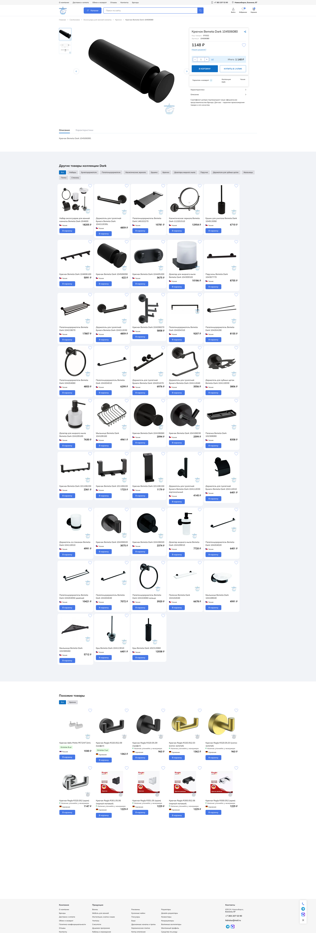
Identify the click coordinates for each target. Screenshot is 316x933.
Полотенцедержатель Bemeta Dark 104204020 (220, 543)
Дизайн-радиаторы (169, 913)
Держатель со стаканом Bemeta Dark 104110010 (74, 543)
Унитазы (95, 921)
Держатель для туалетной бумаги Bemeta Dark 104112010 (221, 487)
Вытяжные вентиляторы (171, 924)
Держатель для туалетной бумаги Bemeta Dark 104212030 (111, 328)
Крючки (118, 20)
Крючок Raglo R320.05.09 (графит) (144, 744)
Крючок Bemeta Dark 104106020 (148, 542)
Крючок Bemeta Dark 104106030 (185, 433)
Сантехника (75, 20)
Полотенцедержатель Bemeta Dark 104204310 (183, 328)
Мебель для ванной (100, 913)
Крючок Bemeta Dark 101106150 (148, 486)
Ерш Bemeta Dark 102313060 (146, 648)
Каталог (95, 10)
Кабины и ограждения (101, 932)
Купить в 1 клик (233, 68)
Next (186, 71)
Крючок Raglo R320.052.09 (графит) (109, 744)
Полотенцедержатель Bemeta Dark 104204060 (73, 381)
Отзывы (113, 2)
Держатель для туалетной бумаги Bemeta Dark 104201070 (148, 381)
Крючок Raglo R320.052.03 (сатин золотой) (182, 744)
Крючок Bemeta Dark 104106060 (148, 433)
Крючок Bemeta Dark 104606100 (75, 274)
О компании (64, 2)
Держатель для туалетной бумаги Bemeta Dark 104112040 (184, 381)
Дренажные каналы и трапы (143, 924)
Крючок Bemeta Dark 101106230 (75, 486)
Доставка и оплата (81, 2)
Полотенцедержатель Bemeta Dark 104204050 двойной (73, 596)
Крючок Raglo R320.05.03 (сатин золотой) (221, 744)
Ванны (95, 909)
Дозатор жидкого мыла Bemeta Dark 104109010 (184, 543)
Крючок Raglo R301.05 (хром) (146, 800)
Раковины (135, 909)
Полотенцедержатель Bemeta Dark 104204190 (220, 328)
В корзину (205, 68)
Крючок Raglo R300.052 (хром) (220, 800)
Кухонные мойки (138, 913)
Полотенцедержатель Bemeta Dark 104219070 (73, 328)
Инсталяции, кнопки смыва (103, 917)
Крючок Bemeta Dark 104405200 (148, 274)
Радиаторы (166, 909)
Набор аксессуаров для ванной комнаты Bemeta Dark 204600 (74, 219)
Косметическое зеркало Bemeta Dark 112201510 (184, 219)
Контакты (124, 2)
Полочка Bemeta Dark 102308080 (216, 434)
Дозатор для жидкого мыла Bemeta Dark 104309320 (182, 275)
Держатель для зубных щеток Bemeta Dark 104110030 (220, 381)
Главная (62, 20)
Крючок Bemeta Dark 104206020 (112, 542)
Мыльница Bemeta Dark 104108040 (217, 596)
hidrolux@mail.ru (233, 920)
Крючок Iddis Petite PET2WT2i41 (75, 743)
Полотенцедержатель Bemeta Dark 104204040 (110, 596)
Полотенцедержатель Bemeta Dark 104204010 (110, 381)
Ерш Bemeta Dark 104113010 (110, 648)
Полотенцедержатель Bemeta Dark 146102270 (146, 219)
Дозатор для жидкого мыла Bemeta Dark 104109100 (72, 434)
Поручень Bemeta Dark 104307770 (217, 275)
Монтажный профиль (170, 928)
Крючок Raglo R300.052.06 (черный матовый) (182, 802)
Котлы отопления (138, 932)
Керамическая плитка (140, 928)
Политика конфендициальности (72, 924)
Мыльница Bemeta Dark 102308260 (70, 649)
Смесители (96, 924)
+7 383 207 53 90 (233, 916)
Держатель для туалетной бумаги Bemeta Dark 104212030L (108, 221)
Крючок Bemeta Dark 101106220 (112, 486)
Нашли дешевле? (199, 49)
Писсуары (135, 917)
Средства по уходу (169, 932)
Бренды (135, 2)
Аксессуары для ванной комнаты (97, 20)
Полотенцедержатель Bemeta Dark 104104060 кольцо (146, 596)
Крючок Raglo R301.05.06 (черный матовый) (108, 802)
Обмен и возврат (99, 2)
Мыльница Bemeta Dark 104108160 (107, 434)
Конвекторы (166, 917)
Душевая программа (101, 928)
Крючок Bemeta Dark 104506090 (112, 274)
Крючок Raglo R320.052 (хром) (74, 800)
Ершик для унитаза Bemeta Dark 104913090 (221, 219)
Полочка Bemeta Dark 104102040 (179, 596)
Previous (76, 71)
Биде (133, 921)
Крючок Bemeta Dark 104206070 (148, 327)
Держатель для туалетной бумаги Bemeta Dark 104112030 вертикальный (184, 489)
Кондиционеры (167, 921)
